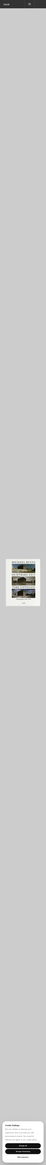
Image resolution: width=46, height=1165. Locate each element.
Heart (14, 581)
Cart (31, 581)
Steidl (6, 4)
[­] (38, 4)
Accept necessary (23, 1151)
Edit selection (23, 1157)
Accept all (23, 1146)
